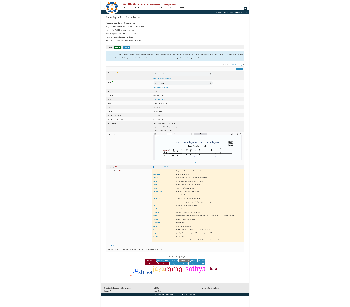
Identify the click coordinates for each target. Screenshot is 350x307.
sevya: (155, 226)
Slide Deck (163, 7)
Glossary (193, 260)
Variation (126, 47)
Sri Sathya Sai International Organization (117, 288)
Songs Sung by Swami (171, 260)
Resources (173, 7)
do (131, 274)
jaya (159, 268)
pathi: (155, 205)
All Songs (160, 260)
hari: (155, 184)
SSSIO (182, 7)
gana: (155, 181)
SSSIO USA (156, 288)
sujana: (156, 236)
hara (213, 268)
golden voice (158, 167)
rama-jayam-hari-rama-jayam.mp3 (161, 87)
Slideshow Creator (151, 264)
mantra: (156, 195)
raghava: (156, 212)
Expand (197, 163)
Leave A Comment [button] (113, 246)
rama (173, 268)
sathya (195, 268)
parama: (156, 202)
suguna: (156, 233)
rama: (155, 215)
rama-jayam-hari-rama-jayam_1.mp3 (162, 78)
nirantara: (157, 198)
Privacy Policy (157, 291)
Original (117, 47)
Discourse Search (150, 260)
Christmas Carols (184, 260)
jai (135, 270)
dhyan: (155, 177)
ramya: (155, 219)
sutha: (155, 240)
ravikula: (156, 222)
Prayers (153, 7)
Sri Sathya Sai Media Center (210, 288)
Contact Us (107, 291)
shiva (145, 271)
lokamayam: (157, 191)
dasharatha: (157, 171)
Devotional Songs (140, 7)
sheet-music (168, 167)
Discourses (127, 7)
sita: (154, 229)
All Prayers (201, 260)
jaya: (155, 188)
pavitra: (156, 209)
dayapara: (156, 174)
